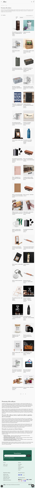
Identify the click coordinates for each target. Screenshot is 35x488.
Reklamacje (19, 468)
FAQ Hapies (20, 464)
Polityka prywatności (6, 475)
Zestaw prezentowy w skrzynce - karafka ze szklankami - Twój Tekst (27, 299)
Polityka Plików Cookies (6, 477)
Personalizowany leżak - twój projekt (17, 298)
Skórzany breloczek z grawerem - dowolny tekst (27, 281)
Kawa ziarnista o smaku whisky (17, 140)
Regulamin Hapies (5, 474)
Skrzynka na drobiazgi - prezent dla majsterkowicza (17, 87)
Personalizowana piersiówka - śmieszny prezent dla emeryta (17, 69)
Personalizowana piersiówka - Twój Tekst (28, 230)
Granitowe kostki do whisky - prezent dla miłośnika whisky (28, 178)
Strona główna (3, 5)
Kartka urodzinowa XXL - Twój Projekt (17, 353)
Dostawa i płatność (21, 467)
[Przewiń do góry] (34, 487)
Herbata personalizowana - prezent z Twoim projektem (17, 247)
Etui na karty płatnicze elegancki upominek (27, 370)
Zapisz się (28, 455)
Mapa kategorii (5, 465)
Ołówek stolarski (26, 264)
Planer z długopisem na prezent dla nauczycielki (16, 178)
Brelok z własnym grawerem (17, 280)
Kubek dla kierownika (16, 50)
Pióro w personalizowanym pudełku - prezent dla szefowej (28, 159)
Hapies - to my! (5, 464)
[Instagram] (31, 484)
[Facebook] (29, 484)
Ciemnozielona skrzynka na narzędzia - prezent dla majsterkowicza (28, 69)
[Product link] (17, 28)
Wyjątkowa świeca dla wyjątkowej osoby (16, 336)
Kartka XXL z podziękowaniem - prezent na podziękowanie (17, 105)
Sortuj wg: (17, 17)
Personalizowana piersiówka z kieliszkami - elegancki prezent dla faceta (17, 159)
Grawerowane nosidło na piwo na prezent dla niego (28, 51)
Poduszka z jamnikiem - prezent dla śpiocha (27, 123)
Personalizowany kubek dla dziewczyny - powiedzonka (17, 370)
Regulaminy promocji (6, 478)
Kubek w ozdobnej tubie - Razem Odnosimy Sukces (16, 230)
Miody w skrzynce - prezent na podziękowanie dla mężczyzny (17, 212)
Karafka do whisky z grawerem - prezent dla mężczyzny (17, 317)
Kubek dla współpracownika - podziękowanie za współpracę (28, 87)
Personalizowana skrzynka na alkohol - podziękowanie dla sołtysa (17, 33)
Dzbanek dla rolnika (26, 32)
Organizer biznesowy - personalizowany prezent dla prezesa (28, 105)
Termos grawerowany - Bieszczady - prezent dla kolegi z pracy (28, 317)
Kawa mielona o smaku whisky (17, 264)
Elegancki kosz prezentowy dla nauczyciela (17, 388)
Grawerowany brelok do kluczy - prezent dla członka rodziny (28, 247)
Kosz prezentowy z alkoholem (28, 387)
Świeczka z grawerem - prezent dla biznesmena (27, 336)
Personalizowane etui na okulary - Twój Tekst (27, 353)
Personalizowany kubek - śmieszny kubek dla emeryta (17, 123)
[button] (1, 2)
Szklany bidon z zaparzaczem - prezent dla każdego (28, 212)
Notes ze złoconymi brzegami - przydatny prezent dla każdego (17, 195)
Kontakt (19, 465)
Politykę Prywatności (11, 457)
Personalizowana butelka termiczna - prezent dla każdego (27, 141)
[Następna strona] (25, 394)
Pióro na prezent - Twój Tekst (28, 194)
